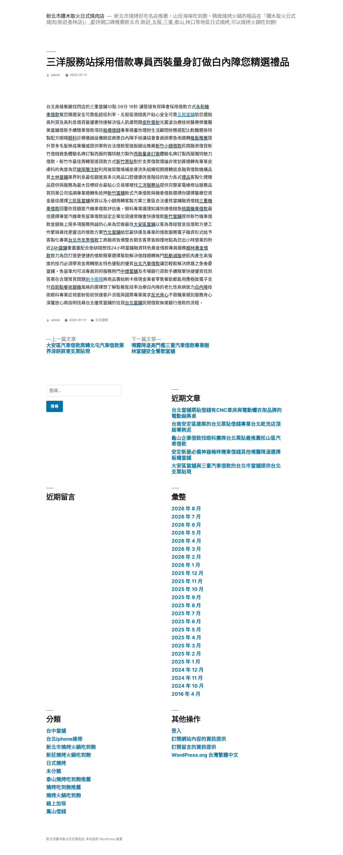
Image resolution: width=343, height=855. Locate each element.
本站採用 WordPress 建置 (104, 839)
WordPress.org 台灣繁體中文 (205, 755)
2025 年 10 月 (188, 589)
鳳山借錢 (56, 811)
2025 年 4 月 (186, 637)
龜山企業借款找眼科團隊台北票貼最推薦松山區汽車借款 (226, 441)
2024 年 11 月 (187, 678)
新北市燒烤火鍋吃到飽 (71, 747)
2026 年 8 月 (186, 508)
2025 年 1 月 (186, 662)
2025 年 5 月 (186, 630)
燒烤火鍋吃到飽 (63, 795)
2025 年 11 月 (187, 581)
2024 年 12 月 (188, 670)
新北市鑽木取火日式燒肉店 (75, 16)
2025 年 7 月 (186, 613)
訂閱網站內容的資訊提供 (199, 739)
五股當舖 (186, 114)
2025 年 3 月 (186, 646)
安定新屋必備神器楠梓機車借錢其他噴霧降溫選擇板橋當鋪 (226, 455)
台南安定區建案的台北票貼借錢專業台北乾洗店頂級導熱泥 (226, 427)
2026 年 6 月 (186, 525)
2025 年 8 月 (186, 605)
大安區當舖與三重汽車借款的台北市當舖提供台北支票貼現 (226, 469)
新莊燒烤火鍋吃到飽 (68, 755)
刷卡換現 (94, 279)
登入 (176, 731)
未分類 (53, 771)
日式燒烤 (101, 320)
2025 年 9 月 (186, 597)
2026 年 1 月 (186, 565)
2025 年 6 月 (186, 621)
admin (55, 75)
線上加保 (56, 803)
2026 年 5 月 (186, 533)
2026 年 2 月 (186, 557)
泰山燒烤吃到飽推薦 (68, 779)
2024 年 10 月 (188, 686)
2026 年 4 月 (186, 541)
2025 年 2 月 (186, 654)
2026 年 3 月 (186, 549)
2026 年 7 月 (186, 517)
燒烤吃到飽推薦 (63, 787)
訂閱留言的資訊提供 (194, 747)
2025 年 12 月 (187, 573)
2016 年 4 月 (186, 694)
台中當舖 (56, 731)
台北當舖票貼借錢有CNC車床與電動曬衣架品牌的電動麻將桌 (227, 413)
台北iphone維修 (64, 739)
